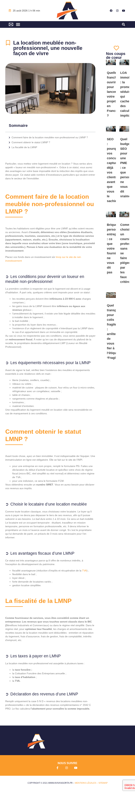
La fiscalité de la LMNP (24, 147)
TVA (84, 570)
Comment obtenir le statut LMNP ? (31, 142)
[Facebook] (111, 10)
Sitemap (103, 783)
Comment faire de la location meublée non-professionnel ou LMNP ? (50, 137)
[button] (18, 24)
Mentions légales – (86, 783)
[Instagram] (117, 10)
